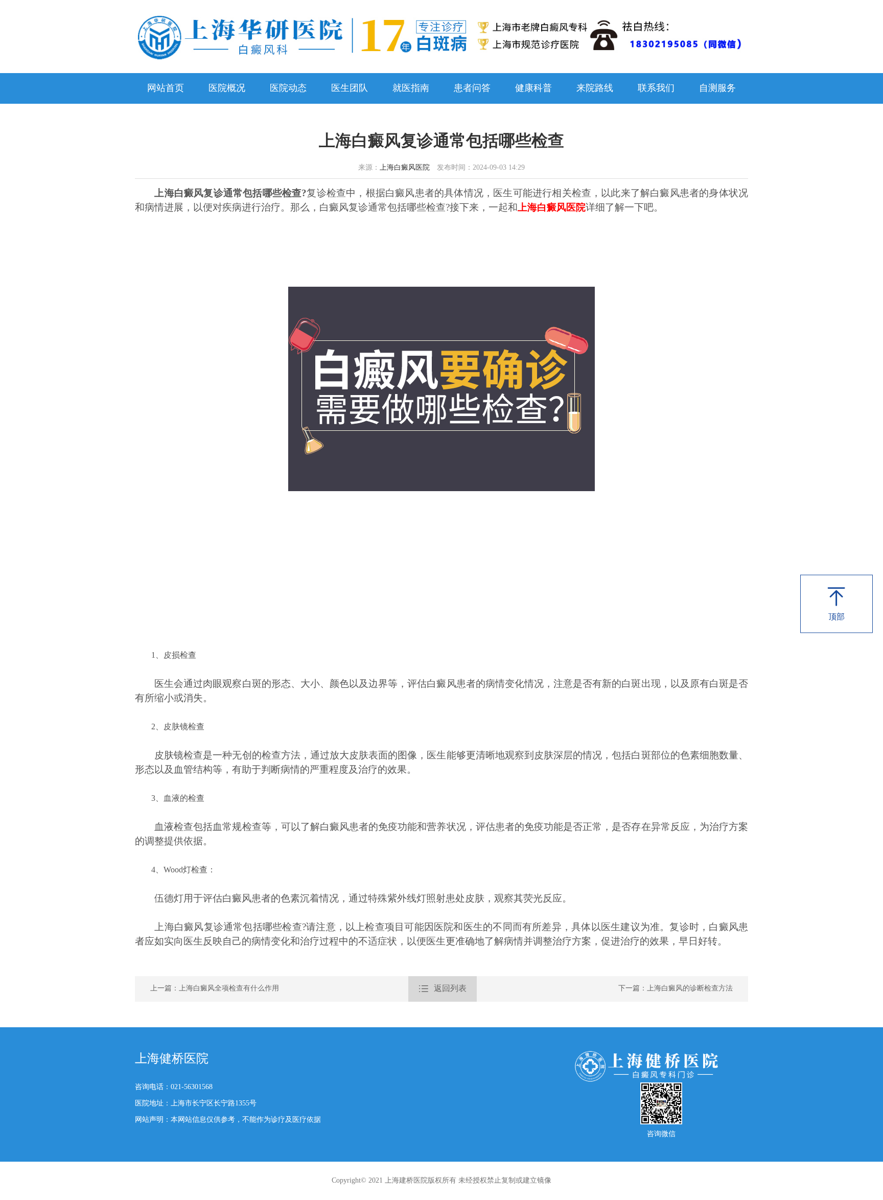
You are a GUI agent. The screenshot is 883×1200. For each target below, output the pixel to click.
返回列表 (443, 988)
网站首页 (165, 88)
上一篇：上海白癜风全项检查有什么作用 (214, 989)
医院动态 (288, 88)
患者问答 (472, 88)
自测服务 (717, 88)
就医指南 (410, 88)
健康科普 (533, 88)
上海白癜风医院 (405, 168)
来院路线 (594, 88)
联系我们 (656, 88)
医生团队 (349, 88)
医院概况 (226, 88)
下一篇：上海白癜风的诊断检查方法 (675, 989)
